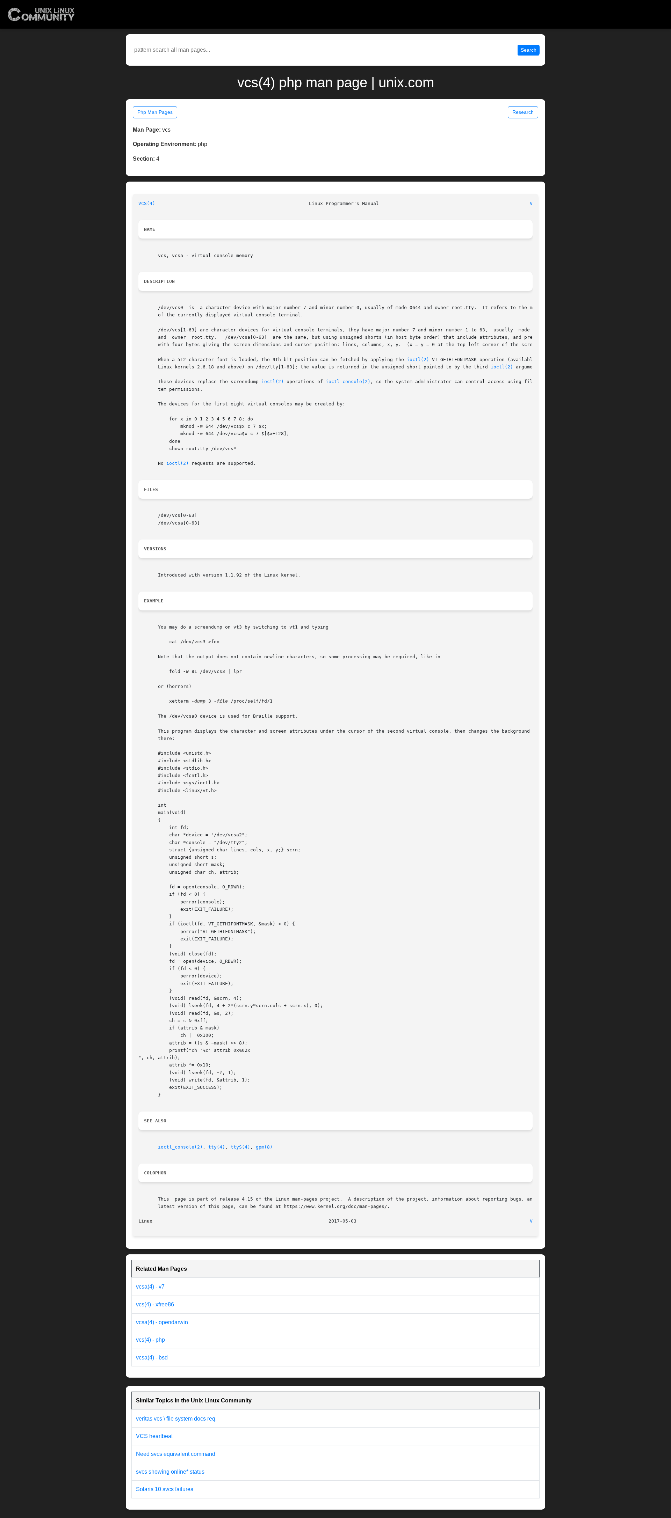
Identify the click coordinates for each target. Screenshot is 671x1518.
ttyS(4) (240, 1147)
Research (523, 112)
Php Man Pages (155, 112)
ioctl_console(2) (348, 381)
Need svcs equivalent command (175, 1454)
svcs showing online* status (170, 1472)
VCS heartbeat (154, 1436)
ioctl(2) (418, 359)
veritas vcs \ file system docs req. (176, 1419)
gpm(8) (264, 1147)
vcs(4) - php (150, 1340)
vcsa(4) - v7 (150, 1287)
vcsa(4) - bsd (152, 1358)
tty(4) (216, 1147)
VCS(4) (146, 203)
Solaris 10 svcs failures (164, 1489)
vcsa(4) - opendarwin (162, 1322)
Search (528, 50)
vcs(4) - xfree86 (155, 1304)
